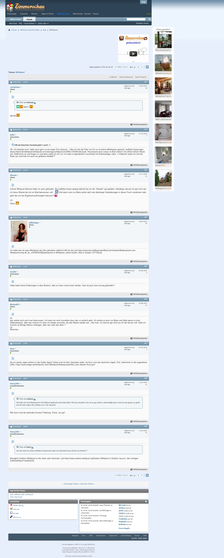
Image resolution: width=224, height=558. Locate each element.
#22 (145, 129)
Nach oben (142, 538)
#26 (145, 299)
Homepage (12, 14)
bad (11, 495)
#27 (145, 343)
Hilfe (145, 536)
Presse (137, 536)
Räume (34, 14)
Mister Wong (18, 505)
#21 (145, 82)
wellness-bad (19, 495)
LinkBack (112, 77)
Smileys (122, 508)
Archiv (134, 538)
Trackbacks (123, 519)
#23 (145, 170)
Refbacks (122, 524)
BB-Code (122, 505)
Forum (96, 14)
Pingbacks (123, 522)
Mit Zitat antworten (140, 125)
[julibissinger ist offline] (19, 231)
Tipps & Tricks (47, 14)
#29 (145, 426)
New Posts (13, 23)
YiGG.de (16, 509)
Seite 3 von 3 (122, 67)
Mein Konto (78, 14)
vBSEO (86, 552)
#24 (145, 217)
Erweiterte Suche (142, 23)
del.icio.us (17, 517)
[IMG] (121, 511)
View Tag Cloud (16, 497)
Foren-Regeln (124, 528)
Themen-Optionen (125, 77)
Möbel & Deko (63, 14)
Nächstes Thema (86, 484)
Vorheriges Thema (71, 484)
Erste (134, 67)
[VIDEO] (122, 514)
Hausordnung (126, 536)
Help (144, 2)
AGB (90, 536)
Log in (149, 14)
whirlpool (29, 495)
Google (16, 513)
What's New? (15, 19)
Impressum (113, 536)
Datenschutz (100, 536)
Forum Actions (29, 23)
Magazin (75, 536)
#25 (145, 266)
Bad (44, 30)
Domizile (24, 14)
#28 (145, 378)
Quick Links (42, 23)
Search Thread (140, 77)
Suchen (87, 14)
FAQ (20, 23)
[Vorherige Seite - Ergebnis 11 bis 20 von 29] (138, 67)
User (83, 536)
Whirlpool (20, 72)
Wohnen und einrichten (29, 30)
